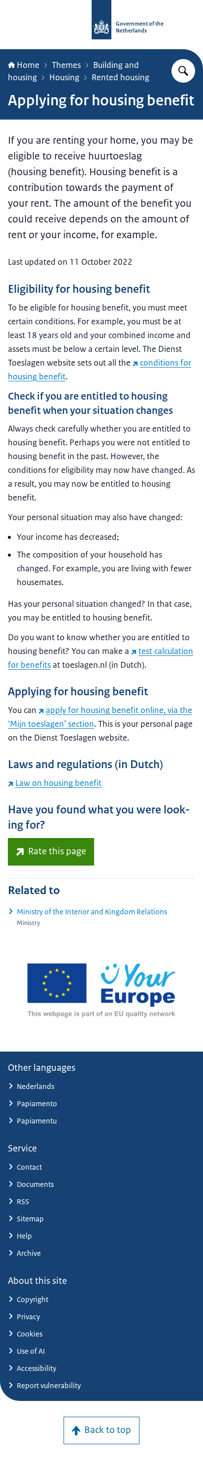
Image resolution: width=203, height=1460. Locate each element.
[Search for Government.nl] (183, 71)
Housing (64, 77)
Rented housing (120, 77)
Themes (66, 65)
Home (28, 65)
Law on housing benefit (58, 782)
